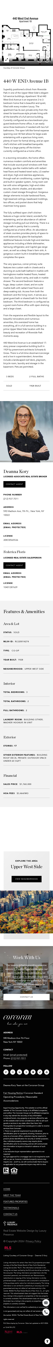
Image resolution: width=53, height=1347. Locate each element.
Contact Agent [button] (14, 484)
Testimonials (11, 1207)
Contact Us (10, 1214)
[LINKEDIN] (19, 1072)
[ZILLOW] (46, 1072)
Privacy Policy (33, 1241)
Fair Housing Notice (13, 1093)
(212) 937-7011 (11, 498)
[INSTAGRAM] (12, 1072)
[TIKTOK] (39, 1072)
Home (6, 1189)
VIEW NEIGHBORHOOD (26, 879)
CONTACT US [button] (26, 997)
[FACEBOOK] (5, 1072)
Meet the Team (12, 1195)
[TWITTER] (26, 1072)
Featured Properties (15, 1201)
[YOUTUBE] (33, 1072)
